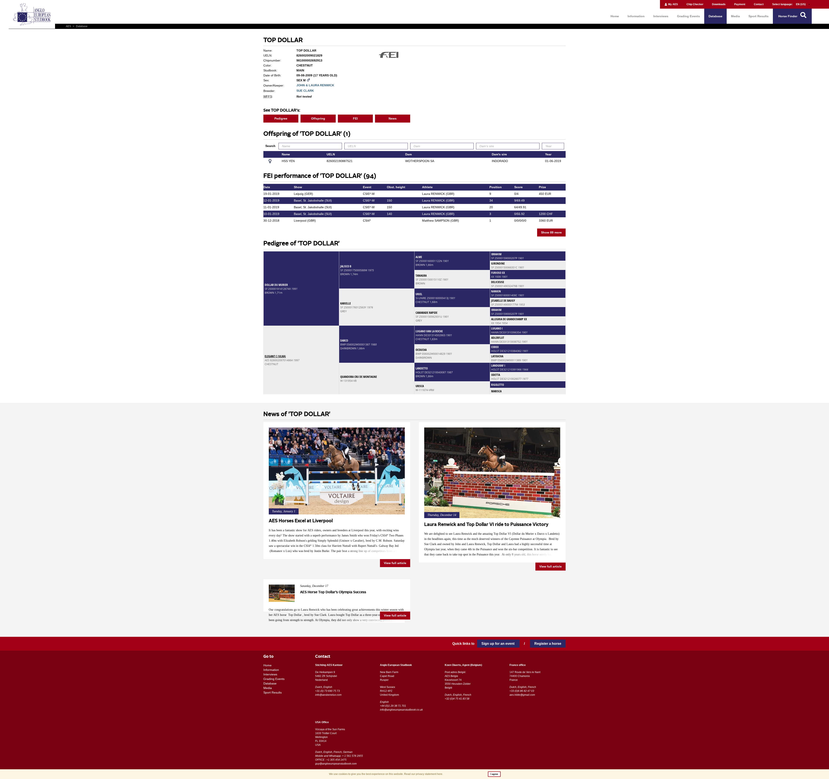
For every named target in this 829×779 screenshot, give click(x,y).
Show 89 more (551, 232)
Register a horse (547, 643)
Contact (759, 4)
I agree (494, 774)
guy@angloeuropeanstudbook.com (336, 763)
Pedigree (280, 118)
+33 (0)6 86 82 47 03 (521, 690)
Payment (739, 4)
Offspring (318, 118)
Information (636, 16)
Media (735, 16)
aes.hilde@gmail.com (522, 694)
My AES (673, 4)
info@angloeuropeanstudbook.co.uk (401, 709)
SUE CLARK (305, 90)
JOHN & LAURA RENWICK (315, 85)
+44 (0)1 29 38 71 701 (393, 705)
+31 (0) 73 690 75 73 (327, 690)
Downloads (719, 4)
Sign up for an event (498, 643)
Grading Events (688, 16)
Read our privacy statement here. (423, 774)
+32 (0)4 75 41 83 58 (457, 698)
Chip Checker (695, 4)
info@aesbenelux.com (328, 694)
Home (615, 16)
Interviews (660, 16)
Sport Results (758, 16)
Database (715, 16)
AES (69, 26)
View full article (395, 563)
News (393, 118)
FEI (355, 118)
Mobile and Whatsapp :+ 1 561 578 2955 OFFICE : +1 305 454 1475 (339, 757)
